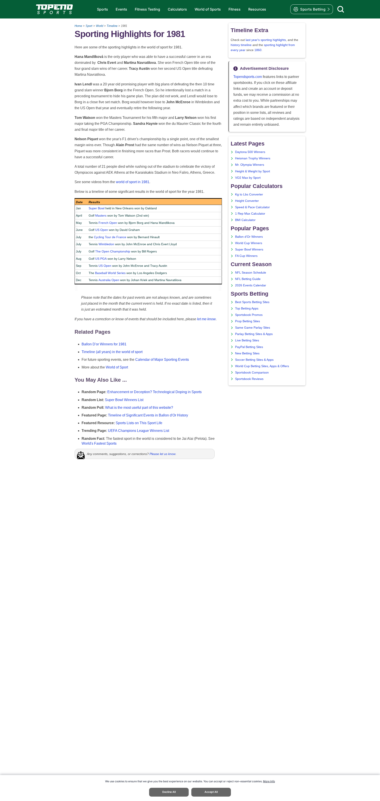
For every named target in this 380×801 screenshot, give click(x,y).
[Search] (340, 9)
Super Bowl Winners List (124, 400)
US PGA (101, 258)
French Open (108, 223)
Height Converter (247, 201)
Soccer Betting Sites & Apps (254, 359)
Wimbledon (106, 244)
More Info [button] (269, 781)
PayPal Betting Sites (249, 347)
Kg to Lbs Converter (249, 194)
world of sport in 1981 (132, 182)
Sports (102, 9)
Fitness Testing (147, 9)
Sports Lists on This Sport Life (139, 423)
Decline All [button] (169, 792)
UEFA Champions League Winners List (138, 431)
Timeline (112, 26)
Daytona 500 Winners (250, 152)
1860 (257, 50)
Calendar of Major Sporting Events (162, 359)
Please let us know (162, 454)
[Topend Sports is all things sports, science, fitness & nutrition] (54, 9)
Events (121, 9)
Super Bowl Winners (249, 249)
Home (78, 26)
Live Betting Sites (247, 340)
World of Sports (208, 9)
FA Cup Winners (246, 256)
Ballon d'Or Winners (249, 236)
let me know (206, 319)
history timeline (241, 45)
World (99, 26)
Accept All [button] (211, 792)
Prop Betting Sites (247, 321)
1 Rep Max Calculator (250, 213)
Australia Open (109, 280)
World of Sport (117, 367)
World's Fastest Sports (99, 443)
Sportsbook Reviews (249, 379)
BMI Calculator (245, 220)
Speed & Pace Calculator (252, 207)
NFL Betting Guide (248, 279)
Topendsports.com (247, 77)
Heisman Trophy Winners (252, 158)
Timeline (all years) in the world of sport (112, 352)
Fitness (234, 9)
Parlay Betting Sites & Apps (254, 334)
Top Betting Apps (246, 308)
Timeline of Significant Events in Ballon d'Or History (148, 415)
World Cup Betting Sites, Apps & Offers (262, 366)
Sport (89, 26)
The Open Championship (112, 251)
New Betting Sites (247, 353)
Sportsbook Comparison (252, 372)
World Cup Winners (248, 243)
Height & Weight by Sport (252, 171)
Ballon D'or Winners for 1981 (104, 344)
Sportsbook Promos (249, 315)
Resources (257, 9)
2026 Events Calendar (250, 285)
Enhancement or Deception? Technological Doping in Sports (154, 392)
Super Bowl (96, 208)
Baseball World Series (110, 273)
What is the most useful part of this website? (139, 407)
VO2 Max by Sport (248, 177)
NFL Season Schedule (250, 272)
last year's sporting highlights (266, 40)
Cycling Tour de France (110, 237)
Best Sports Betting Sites (252, 302)
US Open (101, 230)
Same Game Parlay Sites (252, 327)
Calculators (177, 9)
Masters (100, 215)
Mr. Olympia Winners (249, 164)
